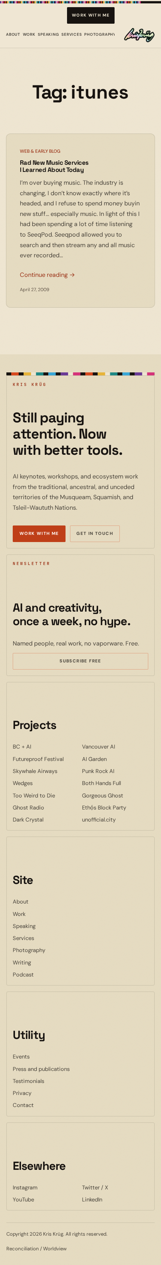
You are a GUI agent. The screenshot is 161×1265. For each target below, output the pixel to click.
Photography (100, 34)
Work (29, 34)
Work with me (91, 15)
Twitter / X (115, 1187)
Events (21, 1056)
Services (71, 34)
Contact (23, 1105)
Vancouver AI (115, 746)
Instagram (46, 1187)
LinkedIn (115, 1199)
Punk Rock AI (115, 771)
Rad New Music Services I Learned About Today (54, 166)
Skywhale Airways (46, 771)
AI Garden (115, 759)
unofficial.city (115, 819)
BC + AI (45, 746)
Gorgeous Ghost (115, 795)
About (13, 34)
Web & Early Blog (40, 151)
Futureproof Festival (46, 759)
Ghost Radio (46, 807)
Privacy (22, 1093)
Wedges (45, 783)
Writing (22, 962)
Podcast (23, 974)
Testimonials (28, 1081)
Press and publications (41, 1069)
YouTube (46, 1199)
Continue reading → (47, 275)
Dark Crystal (46, 819)
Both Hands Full (115, 783)
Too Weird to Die (46, 795)
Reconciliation (22, 1248)
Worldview (55, 1248)
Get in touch (94, 533)
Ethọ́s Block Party (115, 807)
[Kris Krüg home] (139, 35)
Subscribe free (91, 662)
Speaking (48, 34)
